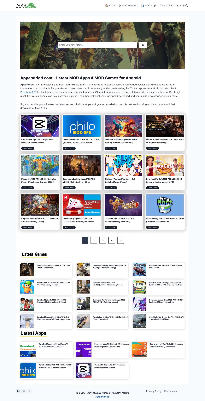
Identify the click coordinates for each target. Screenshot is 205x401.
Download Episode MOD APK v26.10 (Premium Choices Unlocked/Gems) (51, 301)
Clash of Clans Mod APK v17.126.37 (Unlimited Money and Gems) (120, 220)
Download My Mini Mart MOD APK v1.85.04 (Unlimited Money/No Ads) (165, 220)
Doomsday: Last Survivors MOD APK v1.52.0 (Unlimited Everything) (79, 180)
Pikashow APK (28, 92)
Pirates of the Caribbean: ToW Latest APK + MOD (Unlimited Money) (165, 141)
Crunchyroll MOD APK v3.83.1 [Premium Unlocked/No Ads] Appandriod (166, 345)
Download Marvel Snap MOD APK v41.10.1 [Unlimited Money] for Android (166, 301)
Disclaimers (170, 391)
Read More (28, 148)
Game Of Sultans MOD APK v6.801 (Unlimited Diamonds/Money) (108, 284)
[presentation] (40, 125)
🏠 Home (110, 5)
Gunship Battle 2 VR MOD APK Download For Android (165, 267)
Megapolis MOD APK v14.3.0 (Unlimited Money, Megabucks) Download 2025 (38, 180)
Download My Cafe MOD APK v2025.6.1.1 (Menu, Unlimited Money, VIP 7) (164, 180)
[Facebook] (18, 391)
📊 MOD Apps (149, 5)
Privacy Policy (153, 391)
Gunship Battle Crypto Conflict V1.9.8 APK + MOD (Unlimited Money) (166, 318)
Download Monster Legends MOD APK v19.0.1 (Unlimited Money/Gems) (121, 141)
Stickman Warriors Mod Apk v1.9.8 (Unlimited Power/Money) (120, 180)
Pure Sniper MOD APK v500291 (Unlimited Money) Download (110, 318)
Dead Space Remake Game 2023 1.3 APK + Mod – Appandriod (53, 267)
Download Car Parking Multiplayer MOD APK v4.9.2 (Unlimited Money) (109, 301)
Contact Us (166, 5)
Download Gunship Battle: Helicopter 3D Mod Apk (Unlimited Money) (109, 267)
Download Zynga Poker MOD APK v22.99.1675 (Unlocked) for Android (78, 220)
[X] (23, 391)
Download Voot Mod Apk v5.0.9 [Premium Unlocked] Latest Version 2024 (111, 345)
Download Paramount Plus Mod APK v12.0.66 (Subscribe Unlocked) (53, 345)
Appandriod (102, 396)
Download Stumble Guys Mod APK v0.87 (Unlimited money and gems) (53, 284)
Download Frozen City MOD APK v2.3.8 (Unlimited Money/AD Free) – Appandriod (53, 318)
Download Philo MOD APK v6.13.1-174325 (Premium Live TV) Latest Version (81, 141)
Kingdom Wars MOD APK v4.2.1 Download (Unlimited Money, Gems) (39, 220)
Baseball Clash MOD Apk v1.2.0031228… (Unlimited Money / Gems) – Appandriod (166, 284)
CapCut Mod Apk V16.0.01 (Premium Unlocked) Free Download (37, 141)
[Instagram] (29, 391)
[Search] (143, 45)
